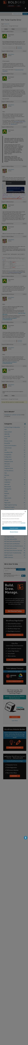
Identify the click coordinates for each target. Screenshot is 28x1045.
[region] (14, 522)
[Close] (25, 511)
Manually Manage (14, 531)
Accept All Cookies (14, 528)
